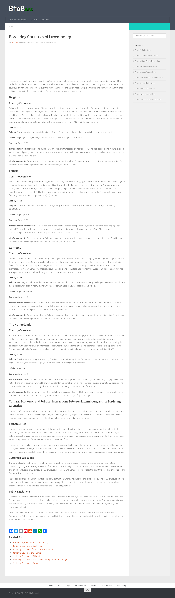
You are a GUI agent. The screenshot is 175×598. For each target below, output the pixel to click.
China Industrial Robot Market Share (148, 99)
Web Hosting (121, 585)
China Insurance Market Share (145, 94)
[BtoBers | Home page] (21, 8)
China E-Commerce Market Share (146, 55)
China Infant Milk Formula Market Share (149, 77)
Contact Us (45, 20)
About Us (34, 20)
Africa (51, 585)
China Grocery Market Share (145, 88)
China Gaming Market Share (145, 83)
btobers (14, 43)
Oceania (93, 585)
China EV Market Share (143, 50)
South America (106, 585)
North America (80, 585)
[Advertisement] (67, 62)
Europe (12, 26)
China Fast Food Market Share (146, 66)
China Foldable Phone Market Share (148, 61)
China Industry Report (17, 20)
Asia (58, 585)
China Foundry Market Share (145, 72)
